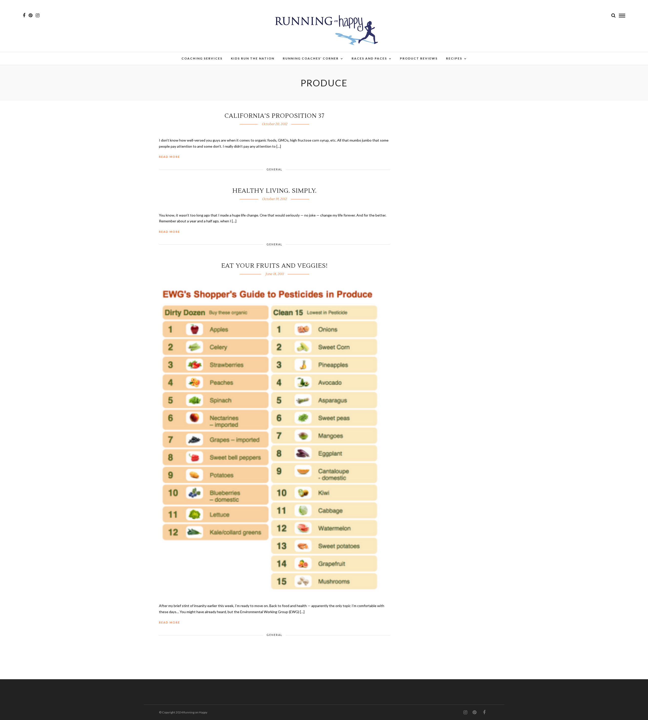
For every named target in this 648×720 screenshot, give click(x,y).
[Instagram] (37, 15)
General (274, 169)
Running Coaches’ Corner (311, 58)
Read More (169, 156)
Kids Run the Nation (252, 58)
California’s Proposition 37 (275, 116)
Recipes (454, 58)
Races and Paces (369, 58)
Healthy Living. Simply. (274, 191)
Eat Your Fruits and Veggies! (274, 266)
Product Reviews (419, 58)
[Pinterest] (30, 15)
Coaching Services (201, 58)
